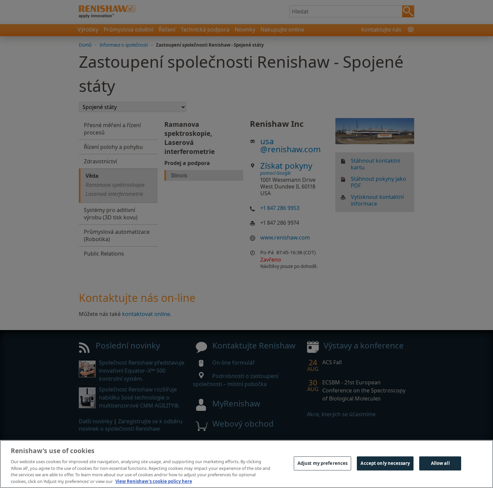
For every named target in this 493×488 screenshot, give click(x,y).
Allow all (440, 463)
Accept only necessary (385, 463)
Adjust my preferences (322, 463)
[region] (246, 464)
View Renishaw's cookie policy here (153, 481)
